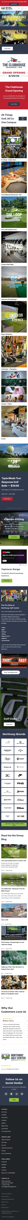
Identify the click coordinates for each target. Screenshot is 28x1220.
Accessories (5, 1128)
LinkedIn (4, 1167)
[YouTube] (22, 1094)
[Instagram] (11, 1094)
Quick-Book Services (7, 1148)
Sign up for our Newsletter (8, 1172)
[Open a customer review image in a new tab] (13, 1057)
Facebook (4, 1161)
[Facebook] (6, 1094)
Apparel (4, 1123)
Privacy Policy (5, 1196)
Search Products (6, 1139)
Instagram (4, 1164)
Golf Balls (4, 1114)
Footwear (4, 1120)
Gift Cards (4, 1142)
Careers (4, 1150)
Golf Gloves (5, 1117)
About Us (4, 1204)
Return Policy (5, 1202)
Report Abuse (5, 1207)
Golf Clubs (4, 1112)
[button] (14, 4)
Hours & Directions (6, 1153)
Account (4, 1145)
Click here (4, 1069)
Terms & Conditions (7, 1193)
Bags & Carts (5, 1125)
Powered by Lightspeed (8, 1216)
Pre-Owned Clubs (6, 1131)
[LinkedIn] (16, 1094)
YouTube (4, 1170)
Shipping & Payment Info (8, 1199)
